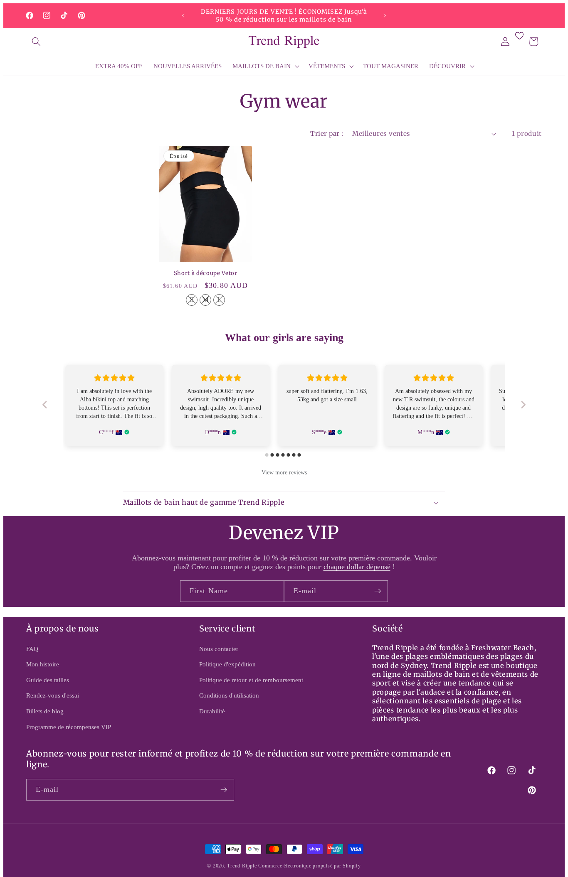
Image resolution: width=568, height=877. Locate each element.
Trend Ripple (242, 866)
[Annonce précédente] (183, 16)
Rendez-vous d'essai (52, 695)
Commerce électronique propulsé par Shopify (309, 866)
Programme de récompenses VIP (68, 726)
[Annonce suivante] (385, 16)
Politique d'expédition (227, 664)
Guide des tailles (47, 679)
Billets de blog (45, 711)
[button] (36, 42)
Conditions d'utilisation (229, 695)
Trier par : (326, 134)
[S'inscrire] (378, 591)
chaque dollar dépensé (357, 567)
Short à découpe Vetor (205, 273)
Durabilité (212, 711)
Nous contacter (218, 648)
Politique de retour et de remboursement (251, 679)
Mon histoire (42, 664)
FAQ (32, 648)
